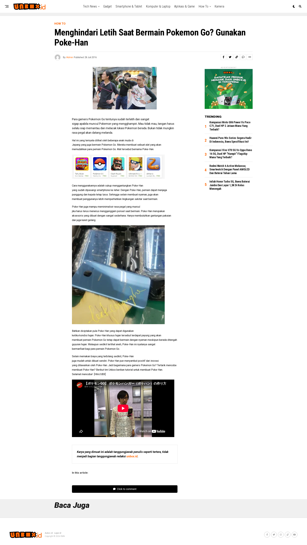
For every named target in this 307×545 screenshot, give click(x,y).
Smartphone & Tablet (129, 6)
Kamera (219, 6)
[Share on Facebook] (223, 57)
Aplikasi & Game (184, 6)
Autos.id (49, 533)
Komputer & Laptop (158, 6)
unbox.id (132, 456)
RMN (63, 536)
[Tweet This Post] (230, 57)
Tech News (90, 6)
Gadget (107, 6)
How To (203, 6)
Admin (69, 57)
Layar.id (57, 533)
